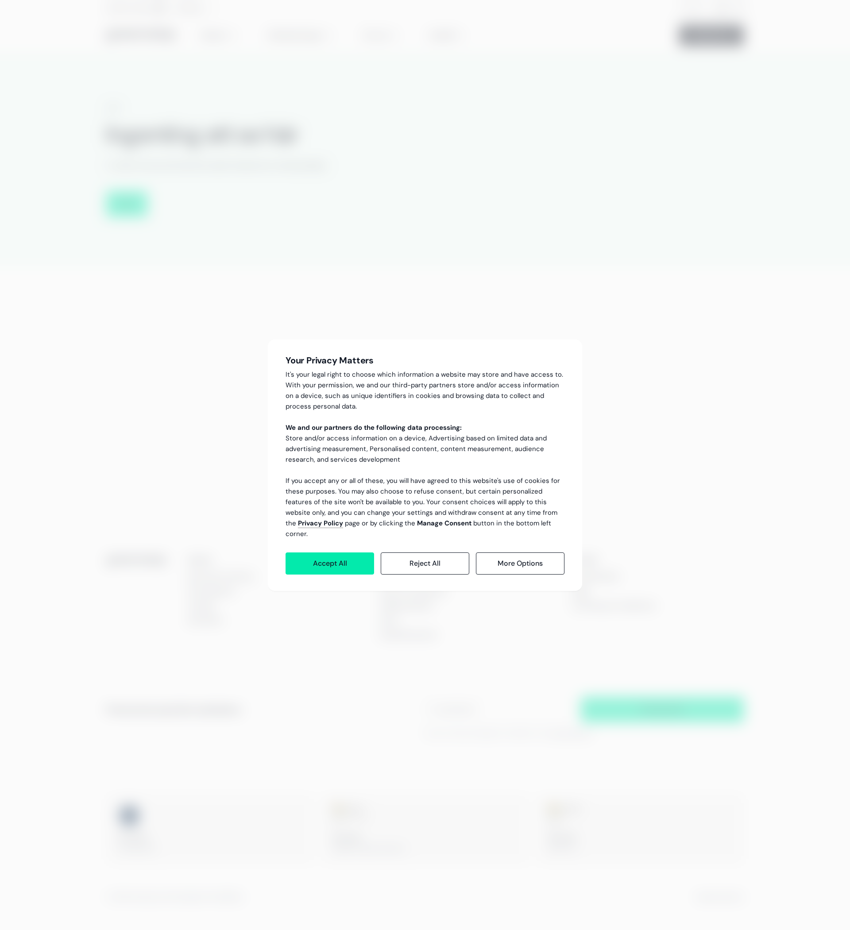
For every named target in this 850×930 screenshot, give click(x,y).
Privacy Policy (320, 523)
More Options (520, 563)
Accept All (330, 563)
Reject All (425, 563)
